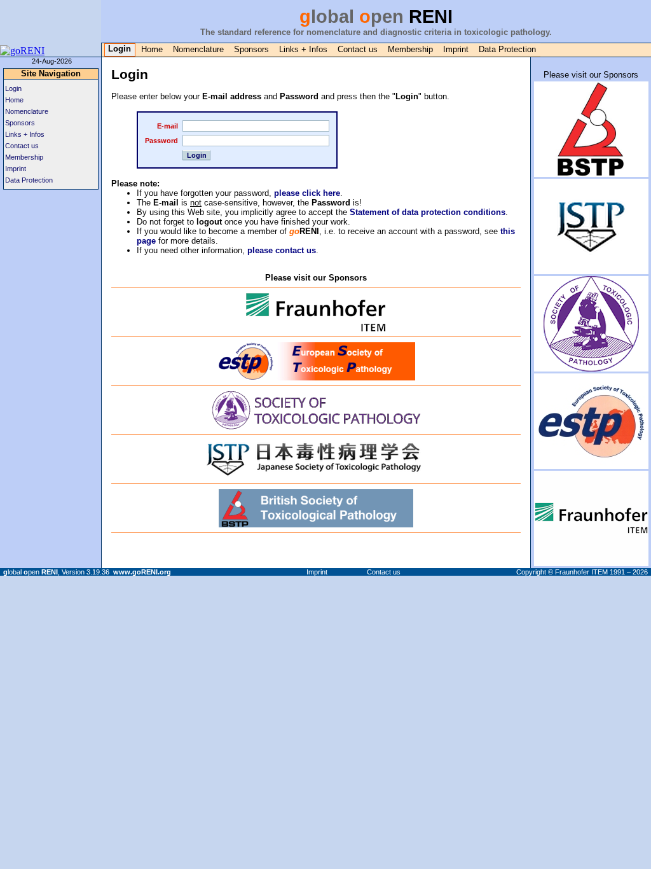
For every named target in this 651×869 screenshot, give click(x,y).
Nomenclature (198, 49)
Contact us (358, 49)
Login (13, 88)
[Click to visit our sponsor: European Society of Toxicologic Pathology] (316, 375)
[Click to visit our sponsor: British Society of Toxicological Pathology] (316, 522)
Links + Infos (303, 49)
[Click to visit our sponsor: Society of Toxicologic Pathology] (316, 424)
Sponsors (251, 49)
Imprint (456, 49)
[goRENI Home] (22, 50)
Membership (410, 49)
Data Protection (507, 49)
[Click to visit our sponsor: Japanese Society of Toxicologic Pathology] (316, 473)
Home (152, 49)
